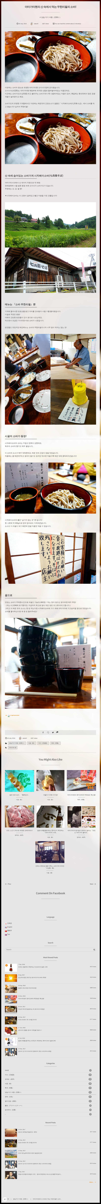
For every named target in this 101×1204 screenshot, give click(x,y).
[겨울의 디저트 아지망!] (51, 780)
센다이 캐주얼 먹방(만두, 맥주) (27, 1132)
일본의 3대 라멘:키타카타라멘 (27, 988)
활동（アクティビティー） (48, 1105)
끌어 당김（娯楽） (48, 1101)
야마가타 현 (12, 747)
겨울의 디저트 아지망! (50, 795)
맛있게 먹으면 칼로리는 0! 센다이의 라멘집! (31, 1009)
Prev (9, 884)
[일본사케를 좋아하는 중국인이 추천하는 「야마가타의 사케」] (51, 819)
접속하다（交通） (48, 1110)
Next (91, 884)
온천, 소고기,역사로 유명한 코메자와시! (19, 830)
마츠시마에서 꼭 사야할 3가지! (27, 1019)
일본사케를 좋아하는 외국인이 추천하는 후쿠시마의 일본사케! (37, 1041)
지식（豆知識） (43, 743)
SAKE (48, 1070)
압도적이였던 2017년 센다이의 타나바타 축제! (32, 977)
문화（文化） (48, 1097)
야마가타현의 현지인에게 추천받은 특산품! (81, 795)
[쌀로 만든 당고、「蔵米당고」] (19, 781)
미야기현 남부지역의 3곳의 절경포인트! (30, 1153)
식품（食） (31, 743)
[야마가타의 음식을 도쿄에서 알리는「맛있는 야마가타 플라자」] (81, 820)
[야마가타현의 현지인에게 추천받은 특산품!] (81, 780)
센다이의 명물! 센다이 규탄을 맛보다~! (30, 1030)
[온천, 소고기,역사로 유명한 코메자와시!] (19, 816)
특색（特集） (55, 743)
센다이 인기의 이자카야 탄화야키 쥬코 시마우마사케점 (34, 1051)
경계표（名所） (19, 835)
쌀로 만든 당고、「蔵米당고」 (19, 795)
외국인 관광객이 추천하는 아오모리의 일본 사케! (33, 967)
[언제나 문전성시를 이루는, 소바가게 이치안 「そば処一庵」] (50, 852)
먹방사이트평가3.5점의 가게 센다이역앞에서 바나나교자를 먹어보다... (40, 1174)
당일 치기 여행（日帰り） (51, 17)
